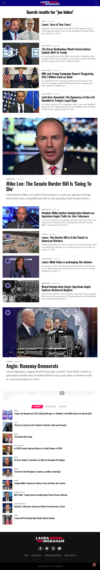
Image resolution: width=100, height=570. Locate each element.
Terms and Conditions (52, 555)
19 (84, 393)
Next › (91, 393)
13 (51, 393)
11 (40, 393)
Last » (6, 397)
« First (21, 393)
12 (45, 393)
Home (26, 555)
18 (78, 393)
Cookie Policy (36, 555)
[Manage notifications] (94, 565)
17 (73, 393)
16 (67, 393)
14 (56, 393)
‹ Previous (31, 393)
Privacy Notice (70, 555)
